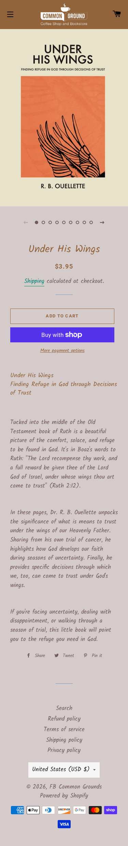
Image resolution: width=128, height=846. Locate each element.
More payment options (62, 350)
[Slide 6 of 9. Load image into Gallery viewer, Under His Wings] (71, 222)
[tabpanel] (64, 116)
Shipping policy (64, 740)
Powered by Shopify (64, 796)
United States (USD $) (61, 769)
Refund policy (64, 719)
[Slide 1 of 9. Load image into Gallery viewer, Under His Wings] (36, 222)
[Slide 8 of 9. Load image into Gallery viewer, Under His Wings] (84, 222)
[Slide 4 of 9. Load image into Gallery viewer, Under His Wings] (57, 222)
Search (64, 708)
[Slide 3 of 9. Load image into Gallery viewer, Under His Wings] (50, 222)
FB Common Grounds (75, 787)
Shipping (34, 281)
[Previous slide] (25, 222)
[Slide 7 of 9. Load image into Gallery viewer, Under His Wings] (77, 222)
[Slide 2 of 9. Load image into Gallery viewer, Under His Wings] (43, 222)
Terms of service (64, 729)
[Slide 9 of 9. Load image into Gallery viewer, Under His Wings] (91, 222)
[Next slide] (102, 222)
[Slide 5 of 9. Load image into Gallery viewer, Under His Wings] (64, 222)
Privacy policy (64, 750)
